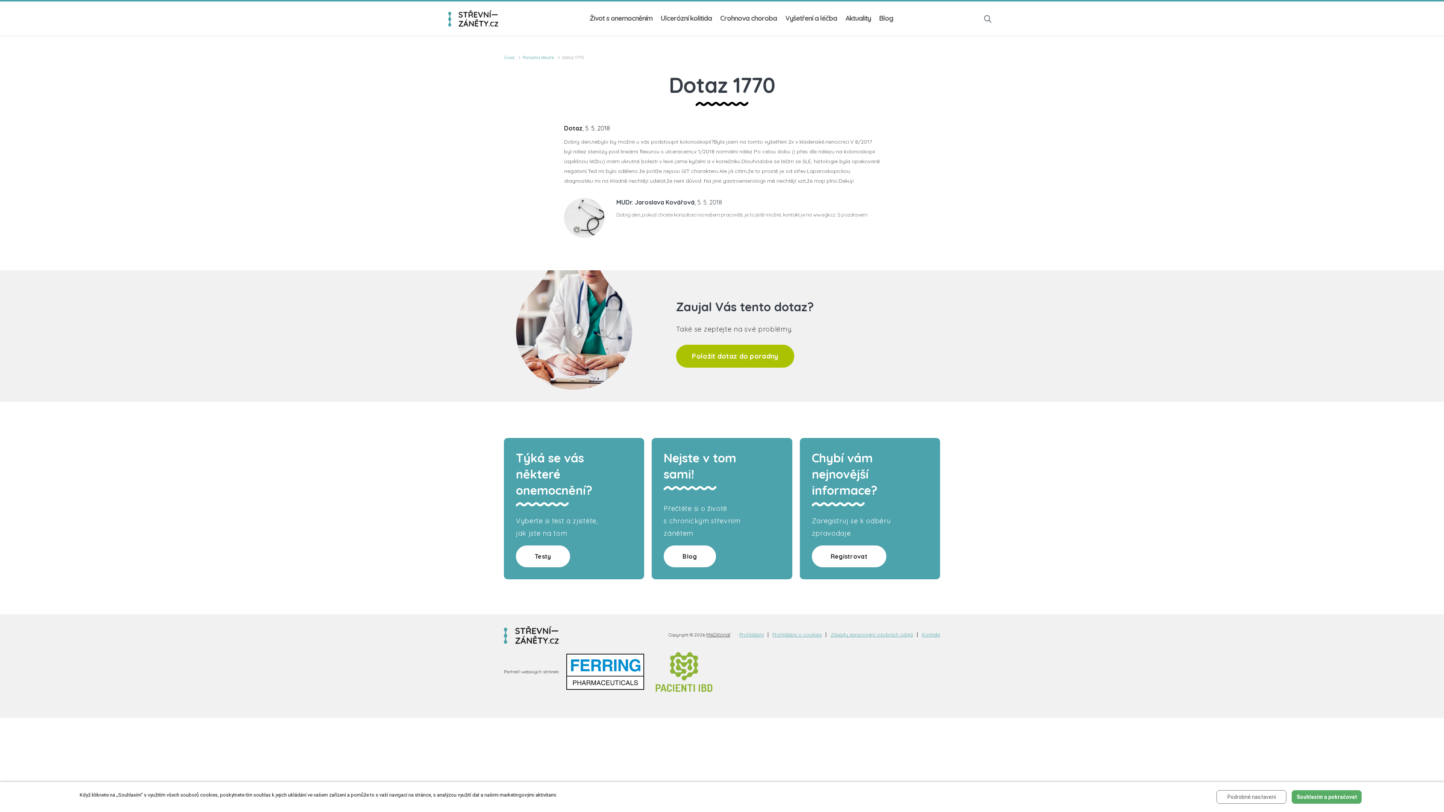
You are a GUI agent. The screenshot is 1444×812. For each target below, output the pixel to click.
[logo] (473, 18)
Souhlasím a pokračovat (1327, 797)
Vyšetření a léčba (811, 18)
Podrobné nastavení (1251, 797)
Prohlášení (751, 634)
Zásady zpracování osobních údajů (872, 634)
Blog (886, 18)
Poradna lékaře (538, 57)
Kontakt (931, 634)
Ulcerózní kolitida (686, 18)
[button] (988, 18)
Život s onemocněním (621, 18)
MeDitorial (718, 635)
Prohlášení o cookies (797, 634)
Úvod (509, 57)
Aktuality (858, 18)
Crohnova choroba (748, 18)
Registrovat (849, 556)
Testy (543, 556)
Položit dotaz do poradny (735, 356)
